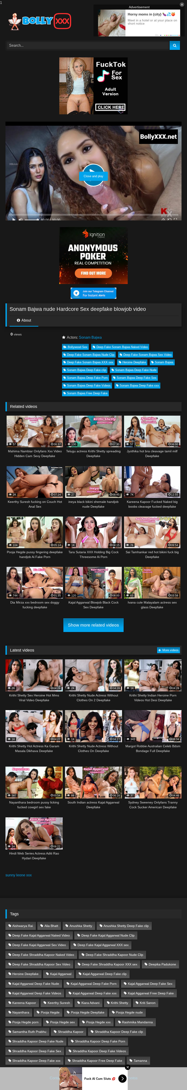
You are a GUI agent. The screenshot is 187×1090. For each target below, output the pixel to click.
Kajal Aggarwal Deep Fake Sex (150, 983)
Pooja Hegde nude (129, 1012)
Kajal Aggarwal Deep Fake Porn (94, 983)
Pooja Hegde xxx (98, 1022)
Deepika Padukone (162, 964)
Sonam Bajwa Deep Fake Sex (136, 377)
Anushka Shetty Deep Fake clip (126, 926)
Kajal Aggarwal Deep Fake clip (105, 974)
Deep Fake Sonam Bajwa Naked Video (122, 347)
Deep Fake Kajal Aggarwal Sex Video (39, 945)
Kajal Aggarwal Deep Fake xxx (95, 993)
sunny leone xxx (18, 875)
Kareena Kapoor (24, 1003)
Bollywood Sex (77, 347)
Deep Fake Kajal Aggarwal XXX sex (103, 945)
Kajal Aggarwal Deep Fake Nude (35, 983)
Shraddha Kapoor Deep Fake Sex (36, 1051)
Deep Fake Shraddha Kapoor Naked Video (43, 955)
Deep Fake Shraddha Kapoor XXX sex (109, 964)
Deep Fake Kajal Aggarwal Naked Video (41, 935)
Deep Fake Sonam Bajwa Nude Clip (90, 354)
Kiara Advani (90, 1003)
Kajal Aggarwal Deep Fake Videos (36, 993)
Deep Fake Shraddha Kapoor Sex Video (41, 964)
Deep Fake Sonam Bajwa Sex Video (147, 354)
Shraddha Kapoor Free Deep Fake (97, 1060)
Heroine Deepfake (134, 362)
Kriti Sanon (148, 1003)
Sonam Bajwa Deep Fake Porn (87, 377)
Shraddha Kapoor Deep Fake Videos (99, 1051)
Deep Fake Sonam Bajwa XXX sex (90, 362)
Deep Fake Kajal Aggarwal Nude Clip (108, 935)
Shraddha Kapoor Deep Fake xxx (36, 1060)
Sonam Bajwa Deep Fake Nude (135, 370)
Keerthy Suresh (59, 1003)
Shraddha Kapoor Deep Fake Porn (100, 1041)
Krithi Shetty (119, 1003)
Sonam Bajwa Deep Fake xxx (139, 385)
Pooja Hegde (50, 1012)
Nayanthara (20, 1012)
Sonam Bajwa (90, 337)
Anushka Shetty (81, 926)
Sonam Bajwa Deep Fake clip (86, 370)
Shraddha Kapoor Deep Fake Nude (37, 1041)
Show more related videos (93, 625)
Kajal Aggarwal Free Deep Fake (151, 993)
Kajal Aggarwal (60, 974)
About (26, 320)
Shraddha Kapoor (70, 1032)
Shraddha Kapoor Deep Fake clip (119, 1032)
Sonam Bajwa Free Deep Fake (87, 393)
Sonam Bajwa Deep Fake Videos (89, 385)
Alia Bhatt (51, 926)
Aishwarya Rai (22, 926)
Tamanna (140, 1060)
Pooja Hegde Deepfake (87, 1012)
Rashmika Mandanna (137, 1022)
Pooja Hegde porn (25, 1022)
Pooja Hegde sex (62, 1022)
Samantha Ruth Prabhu (29, 1032)
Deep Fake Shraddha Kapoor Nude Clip (114, 955)
